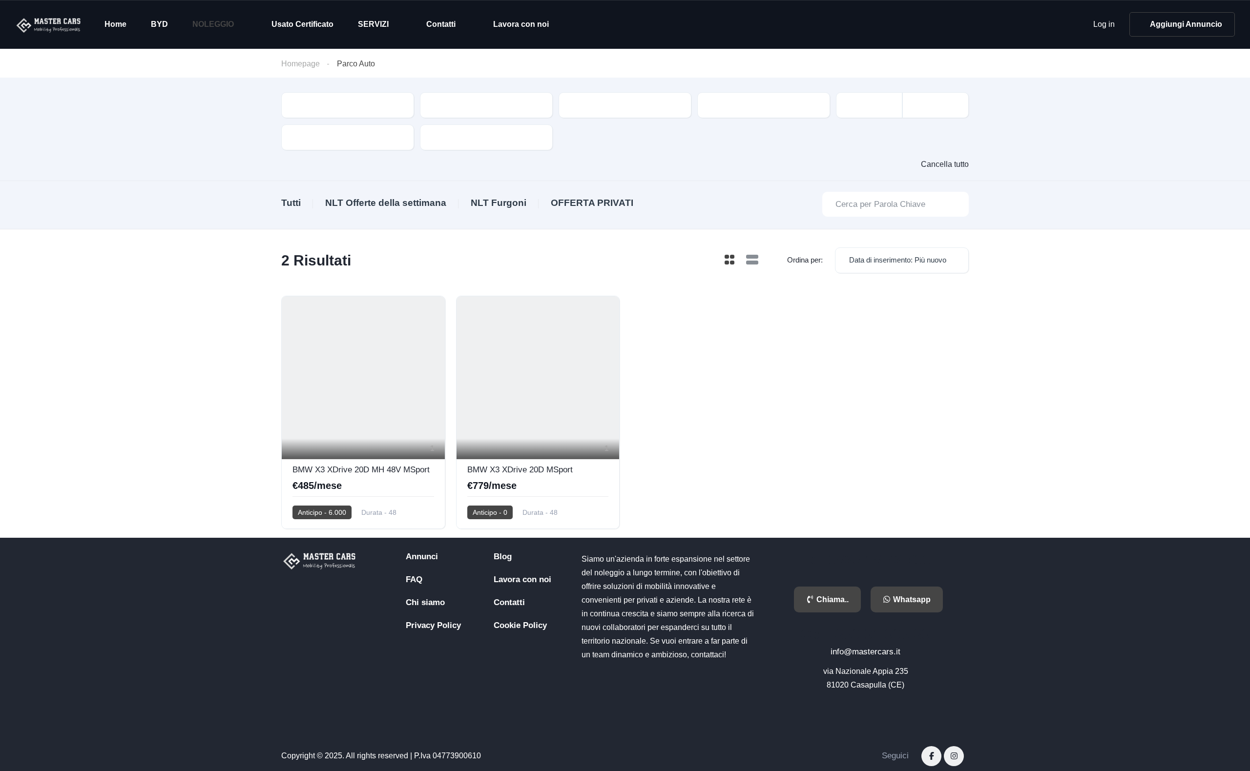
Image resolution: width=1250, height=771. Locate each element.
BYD (159, 24)
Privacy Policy (433, 625)
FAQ (414, 579)
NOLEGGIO (213, 24)
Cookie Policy (520, 625)
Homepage (300, 64)
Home (115, 24)
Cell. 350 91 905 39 (865, 634)
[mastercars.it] (49, 24)
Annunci (422, 556)
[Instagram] (954, 756)
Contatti (441, 24)
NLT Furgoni (498, 203)
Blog (503, 556)
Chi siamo (425, 602)
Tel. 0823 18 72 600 (865, 559)
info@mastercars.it (865, 651)
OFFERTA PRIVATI (592, 203)
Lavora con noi (521, 24)
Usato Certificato (302, 24)
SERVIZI (373, 24)
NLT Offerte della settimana (385, 203)
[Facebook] (931, 756)
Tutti (291, 203)
